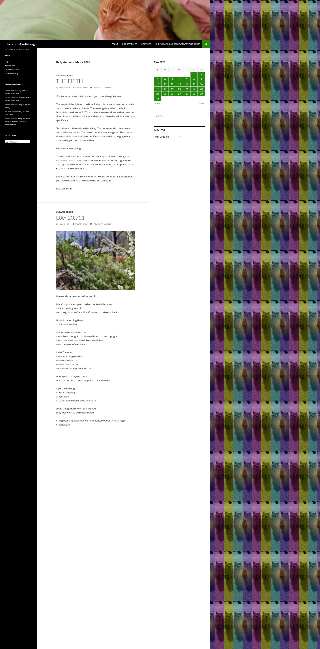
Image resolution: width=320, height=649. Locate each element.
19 (172, 88)
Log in (7, 61)
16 (201, 84)
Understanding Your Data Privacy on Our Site (178, 44)
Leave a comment (102, 87)
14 (187, 84)
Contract (146, 44)
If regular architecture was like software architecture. (18, 121)
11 (165, 84)
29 (194, 93)
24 (157, 93)
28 (187, 93)
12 (172, 84)
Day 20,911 (70, 217)
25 (165, 93)
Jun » (201, 103)
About (115, 44)
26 (172, 93)
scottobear (81, 87)
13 (179, 84)
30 (201, 93)
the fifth (69, 81)
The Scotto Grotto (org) (20, 44)
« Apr (157, 103)
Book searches (129, 44)
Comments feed (12, 69)
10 (157, 84)
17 (157, 88)
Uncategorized (64, 75)
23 (201, 88)
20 (179, 88)
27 (179, 93)
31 (157, 98)
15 (194, 84)
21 (187, 88)
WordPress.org (11, 73)
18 (165, 88)
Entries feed (10, 65)
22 (194, 88)
